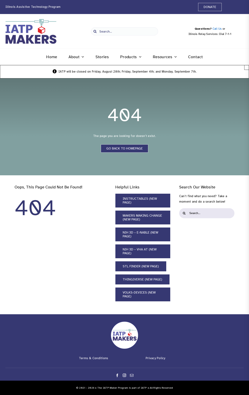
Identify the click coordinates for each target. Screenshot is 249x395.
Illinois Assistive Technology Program (33, 7)
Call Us (217, 29)
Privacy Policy (155, 358)
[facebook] (117, 375)
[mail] (131, 375)
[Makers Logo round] (124, 323)
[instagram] (124, 375)
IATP (144, 387)
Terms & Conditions (93, 358)
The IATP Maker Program (112, 387)
